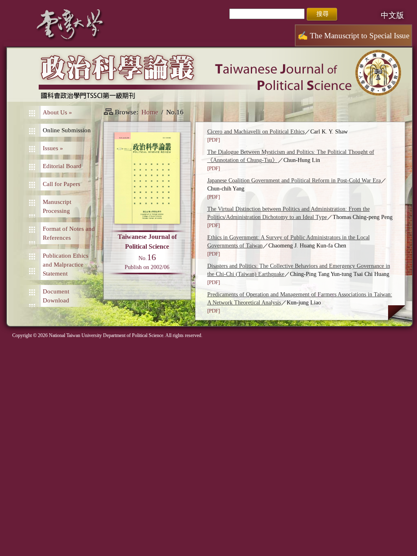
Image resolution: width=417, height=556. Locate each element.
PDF (213, 140)
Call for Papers (61, 184)
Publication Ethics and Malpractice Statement (65, 264)
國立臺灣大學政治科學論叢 (209, 75)
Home (149, 112)
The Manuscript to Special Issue (353, 35)
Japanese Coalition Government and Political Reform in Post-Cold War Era (294, 180)
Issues (53, 148)
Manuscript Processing (57, 206)
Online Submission (67, 130)
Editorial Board (62, 166)
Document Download (56, 296)
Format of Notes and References (69, 233)
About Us (57, 112)
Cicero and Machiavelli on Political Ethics (256, 132)
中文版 (392, 15)
